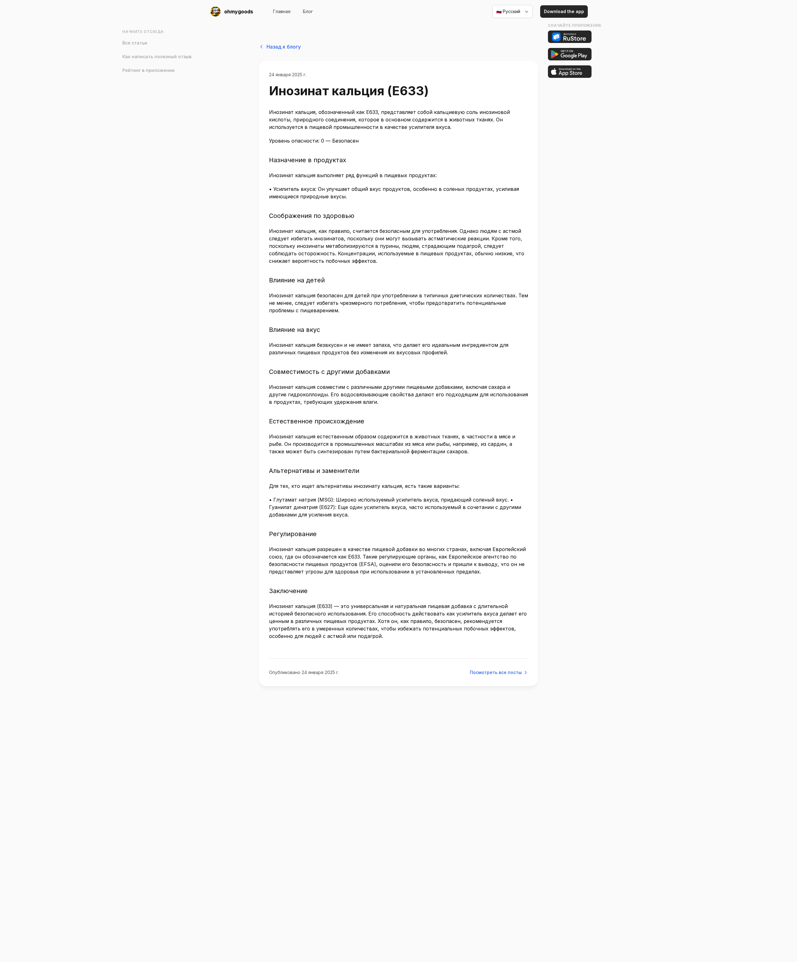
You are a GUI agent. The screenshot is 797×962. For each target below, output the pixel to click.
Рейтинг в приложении (148, 70)
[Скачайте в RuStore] (570, 37)
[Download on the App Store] (570, 71)
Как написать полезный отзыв (156, 56)
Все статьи (134, 42)
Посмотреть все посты (496, 672)
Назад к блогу (283, 47)
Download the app (564, 11)
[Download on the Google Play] (570, 54)
